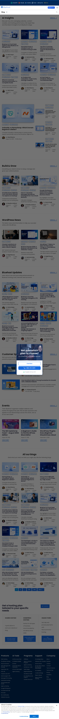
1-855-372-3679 (30, 368)
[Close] (56, 705)
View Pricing (51, 7)
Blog (3, 12)
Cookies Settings (24, 716)
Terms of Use (21, 706)
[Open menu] (57, 7)
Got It (34, 716)
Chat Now (29, 363)
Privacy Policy (6, 712)
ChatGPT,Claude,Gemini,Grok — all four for (30, 3)
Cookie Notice (4, 713)
